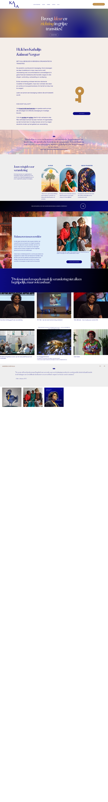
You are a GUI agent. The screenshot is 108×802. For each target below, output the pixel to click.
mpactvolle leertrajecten (27, 108)
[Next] (104, 366)
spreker (24, 117)
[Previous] (100, 366)
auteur (31, 117)
